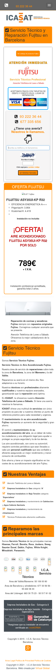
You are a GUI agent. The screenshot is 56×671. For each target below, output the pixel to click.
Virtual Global (42, 668)
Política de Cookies (43, 660)
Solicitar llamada (29, 172)
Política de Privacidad (25, 660)
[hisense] (5, 559)
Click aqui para (28, 167)
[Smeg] (42, 559)
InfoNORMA (35, 627)
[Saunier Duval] (49, 562)
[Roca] (27, 559)
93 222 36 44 (24, 6)
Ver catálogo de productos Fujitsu (28, 53)
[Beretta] (20, 559)
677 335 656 (30, 121)
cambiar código (33, 167)
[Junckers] (34, 559)
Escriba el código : (28, 160)
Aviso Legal (10, 660)
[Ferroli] (13, 559)
